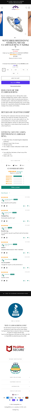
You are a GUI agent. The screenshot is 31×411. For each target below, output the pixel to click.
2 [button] (16, 37)
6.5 (15, 69)
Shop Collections (15, 377)
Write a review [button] (15, 187)
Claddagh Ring (15, 409)
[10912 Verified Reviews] (15, 374)
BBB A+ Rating (15, 321)
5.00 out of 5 (19, 171)
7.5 (23, 69)
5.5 (8, 69)
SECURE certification (15, 359)
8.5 (14, 73)
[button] (13, 54)
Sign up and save (15, 391)
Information (15, 386)
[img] (4, 197)
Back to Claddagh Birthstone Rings (16, 293)
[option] (15, 2)
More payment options (15, 86)
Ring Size (15, 67)
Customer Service (15, 381)
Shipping (11, 58)
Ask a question (15, 160)
